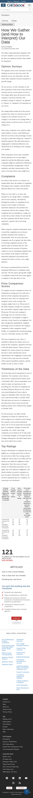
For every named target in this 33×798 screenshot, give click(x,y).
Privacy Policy (7, 712)
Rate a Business (8, 729)
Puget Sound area (9, 764)
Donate (23, 1)
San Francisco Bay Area (11, 766)
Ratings (14, 21)
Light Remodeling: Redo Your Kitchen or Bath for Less (22, 667)
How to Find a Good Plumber (13, 572)
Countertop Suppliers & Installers (20, 676)
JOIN (9, 788)
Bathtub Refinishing (22, 657)
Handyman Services (20, 640)
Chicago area (7, 759)
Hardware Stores (7, 664)
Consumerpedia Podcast (11, 749)
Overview (5, 21)
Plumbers (5, 15)
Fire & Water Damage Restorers (22, 644)
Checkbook (6, 739)
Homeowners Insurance (20, 653)
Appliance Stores (7, 662)
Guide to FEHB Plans (10, 741)
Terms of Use (7, 709)
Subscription (7, 721)
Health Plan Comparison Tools (13, 746)
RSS (4, 732)
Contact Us (6, 701)
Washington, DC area (10, 771)
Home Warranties (22, 685)
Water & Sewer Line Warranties (7, 653)
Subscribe (16, 1)
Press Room (7, 724)
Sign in (9, 1)
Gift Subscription (8, 744)
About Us (6, 707)
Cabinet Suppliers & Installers (22, 681)
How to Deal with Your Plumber (14, 575)
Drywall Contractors (22, 672)
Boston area (7, 756)
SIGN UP (16, 618)
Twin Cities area (8, 769)
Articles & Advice (7, 24)
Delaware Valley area (10, 761)
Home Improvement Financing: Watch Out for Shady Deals (8, 648)
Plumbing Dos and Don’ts (11, 579)
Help (4, 704)
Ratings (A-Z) (7, 719)
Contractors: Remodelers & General (21, 661)
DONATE (21, 788)
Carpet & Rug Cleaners (20, 649)
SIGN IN (16, 623)
